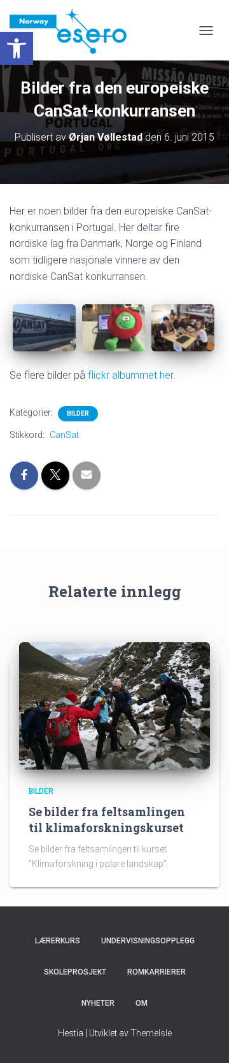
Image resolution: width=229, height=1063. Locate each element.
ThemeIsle (151, 1033)
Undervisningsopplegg (148, 940)
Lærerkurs (57, 940)
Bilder (78, 413)
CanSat (64, 435)
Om (141, 1003)
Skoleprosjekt (75, 972)
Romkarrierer (156, 972)
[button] (16, 48)
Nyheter (97, 1003)
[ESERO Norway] (73, 30)
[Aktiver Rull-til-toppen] (204, 1037)
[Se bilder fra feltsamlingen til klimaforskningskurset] (114, 705)
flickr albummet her (130, 375)
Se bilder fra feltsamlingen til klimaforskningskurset (107, 819)
